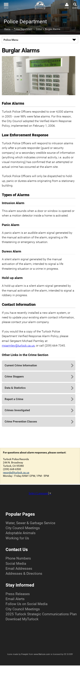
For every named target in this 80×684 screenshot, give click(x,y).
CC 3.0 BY (68, 654)
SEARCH (75, 8)
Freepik (24, 654)
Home (7, 29)
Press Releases (18, 594)
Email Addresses (19, 568)
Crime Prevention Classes (21, 421)
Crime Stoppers (14, 376)
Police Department (23, 29)
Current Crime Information (21, 365)
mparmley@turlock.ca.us (18, 345)
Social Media (16, 563)
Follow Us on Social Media (26, 604)
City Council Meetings (23, 528)
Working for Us (17, 538)
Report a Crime (14, 399)
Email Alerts (15, 599)
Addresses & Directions (24, 573)
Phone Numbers (18, 558)
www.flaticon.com (42, 654)
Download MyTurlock (22, 619)
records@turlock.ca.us (16, 472)
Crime (39, 29)
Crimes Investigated (17, 410)
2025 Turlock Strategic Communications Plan (41, 614)
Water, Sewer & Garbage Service (30, 523)
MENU (6, 8)
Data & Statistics (15, 388)
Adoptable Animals (21, 533)
